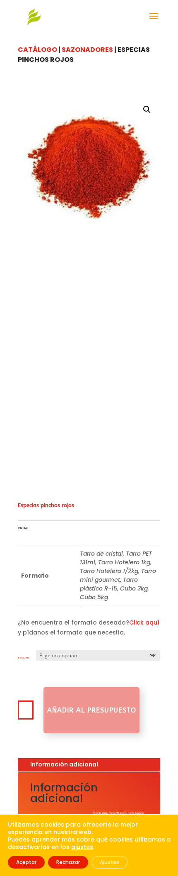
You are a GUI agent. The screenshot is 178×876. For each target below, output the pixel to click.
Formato (23, 657)
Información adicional (64, 764)
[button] (147, 109)
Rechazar (68, 862)
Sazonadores (87, 49)
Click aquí (144, 622)
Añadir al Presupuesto (91, 710)
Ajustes (109, 862)
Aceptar (26, 862)
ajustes (82, 847)
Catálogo (37, 49)
